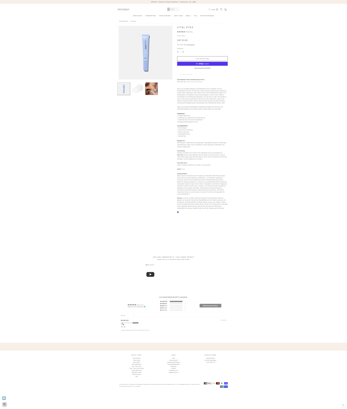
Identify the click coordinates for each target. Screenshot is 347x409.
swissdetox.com (173, 370)
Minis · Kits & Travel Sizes (137, 368)
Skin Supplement (136, 364)
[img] (124, 320)
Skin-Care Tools (136, 366)
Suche (213, 9)
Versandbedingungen (173, 364)
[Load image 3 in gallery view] (151, 88)
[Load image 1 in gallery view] (123, 88)
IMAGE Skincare (164, 15)
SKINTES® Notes (136, 372)
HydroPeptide (150, 15)
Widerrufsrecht (173, 360)
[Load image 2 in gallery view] (137, 88)
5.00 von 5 (140, 305)
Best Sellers (136, 362)
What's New (136, 360)
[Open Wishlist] (4, 398)
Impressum (173, 366)
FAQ (136, 376)
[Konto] (217, 9)
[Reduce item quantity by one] (178, 52)
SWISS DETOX (137, 15)
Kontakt (173, 368)
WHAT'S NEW (178, 15)
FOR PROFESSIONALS (207, 15)
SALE (195, 15)
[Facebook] (178, 212)
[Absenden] (211, 9)
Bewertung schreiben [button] (210, 305)
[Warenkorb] (225, 9)
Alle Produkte (137, 358)
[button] (181, 32)
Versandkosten (190, 44)
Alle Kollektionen (123, 21)
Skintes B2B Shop (137, 370)
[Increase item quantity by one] (183, 52)
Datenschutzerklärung (173, 362)
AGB (173, 358)
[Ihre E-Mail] (192, 346)
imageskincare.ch (173, 372)
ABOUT (188, 15)
